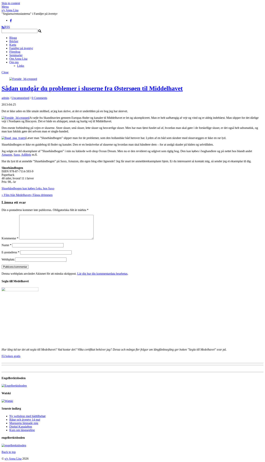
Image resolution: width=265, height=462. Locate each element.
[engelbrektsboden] (14, 445)
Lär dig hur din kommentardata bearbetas (102, 273)
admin (5, 98)
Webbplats (8, 259)
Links (20, 65)
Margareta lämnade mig (23, 423)
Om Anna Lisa (18, 58)
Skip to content (11, 3)
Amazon (7, 154)
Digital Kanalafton (20, 426)
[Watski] (7, 401)
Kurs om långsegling (22, 430)
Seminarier (16, 55)
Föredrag (14, 51)
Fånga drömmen (41, 195)
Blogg (13, 37)
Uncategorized (20, 98)
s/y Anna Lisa (13, 458)
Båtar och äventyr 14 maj (24, 419)
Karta (12, 44)
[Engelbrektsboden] (14, 385)
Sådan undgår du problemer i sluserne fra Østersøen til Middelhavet (92, 88)
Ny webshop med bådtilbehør (27, 416)
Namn (6, 245)
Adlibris (26, 154)
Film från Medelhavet (16, 195)
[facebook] (10, 20)
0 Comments (39, 98)
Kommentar (10, 238)
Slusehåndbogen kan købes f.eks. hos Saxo (28, 188)
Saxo (17, 154)
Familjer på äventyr (21, 48)
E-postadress (10, 252)
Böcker (13, 41)
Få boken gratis (11, 356)
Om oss (14, 62)
